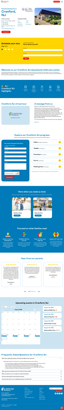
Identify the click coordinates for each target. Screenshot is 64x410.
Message (5, 162)
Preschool (19, 22)
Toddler (27, 20)
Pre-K (27, 22)
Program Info (6, 32)
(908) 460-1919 (5, 22)
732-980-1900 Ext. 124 (6, 395)
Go (13, 306)
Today (38, 309)
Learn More (17, 215)
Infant (19, 20)
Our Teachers (27, 389)
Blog (25, 396)
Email (5, 158)
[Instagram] (57, 393)
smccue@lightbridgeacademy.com (8, 394)
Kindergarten (20, 24)
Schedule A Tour (56, 1)
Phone (5, 154)
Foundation (27, 394)
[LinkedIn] (62, 393)
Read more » (36, 122)
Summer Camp (28, 24)
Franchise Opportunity (29, 397)
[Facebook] (60, 393)
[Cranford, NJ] (5, 2)
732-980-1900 (4, 399)
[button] (30, 291)
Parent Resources (28, 392)
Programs (41, 388)
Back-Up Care (20, 25)
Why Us (26, 388)
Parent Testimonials (29, 391)
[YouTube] (55, 393)
